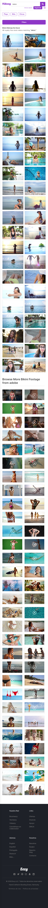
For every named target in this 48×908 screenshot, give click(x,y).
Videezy (12, 823)
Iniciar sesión (28, 8)
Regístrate (38, 8)
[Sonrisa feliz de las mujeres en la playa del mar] (35, 203)
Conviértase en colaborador (15, 828)
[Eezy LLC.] (24, 869)
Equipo (31, 847)
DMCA (31, 827)
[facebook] (14, 874)
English (12, 843)
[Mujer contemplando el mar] (12, 277)
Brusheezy (13, 816)
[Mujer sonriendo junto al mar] (12, 203)
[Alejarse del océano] (12, 188)
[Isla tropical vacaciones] (35, 144)
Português (13, 850)
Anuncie (32, 820)
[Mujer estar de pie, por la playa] (12, 99)
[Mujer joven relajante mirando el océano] (35, 129)
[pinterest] (22, 874)
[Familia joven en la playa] (12, 351)
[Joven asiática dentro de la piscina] (12, 129)
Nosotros (32, 843)
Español (12, 847)
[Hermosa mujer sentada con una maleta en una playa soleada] (35, 365)
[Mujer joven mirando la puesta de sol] (12, 247)
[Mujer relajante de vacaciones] (12, 291)
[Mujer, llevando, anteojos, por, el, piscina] (35, 351)
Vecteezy (13, 820)
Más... (11, 857)
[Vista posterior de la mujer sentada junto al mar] (12, 218)
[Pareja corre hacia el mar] (35, 262)
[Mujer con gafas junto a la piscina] (12, 365)
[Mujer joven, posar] (35, 188)
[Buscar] (42, 4)
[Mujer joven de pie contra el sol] (12, 336)
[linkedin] (33, 874)
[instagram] (26, 874)
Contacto (32, 856)
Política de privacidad (30, 889)
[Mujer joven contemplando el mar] (35, 277)
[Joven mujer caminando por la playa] (35, 70)
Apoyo (31, 823)
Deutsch (12, 854)
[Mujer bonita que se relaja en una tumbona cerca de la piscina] (35, 40)
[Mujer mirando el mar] (35, 85)
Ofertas (32, 816)
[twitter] (18, 874)
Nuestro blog (32, 851)
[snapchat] (30, 874)
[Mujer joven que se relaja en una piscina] (12, 40)
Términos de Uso (15, 889)
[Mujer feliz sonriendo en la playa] (12, 232)
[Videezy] (6, 4)
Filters (24, 22)
